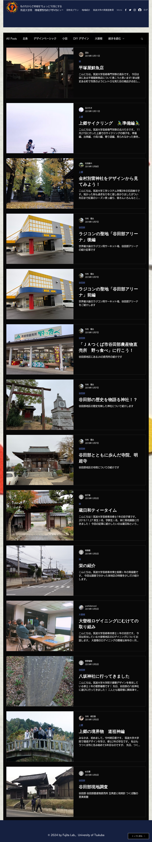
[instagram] (134, 9)
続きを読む (114, 38)
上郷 (81, 117)
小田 (64, 38)
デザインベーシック (45, 38)
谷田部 (82, 227)
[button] (142, 39)
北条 (25, 38)
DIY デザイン (81, 38)
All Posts (11, 38)
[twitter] (130, 9)
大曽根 (98, 38)
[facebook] (125, 9)
